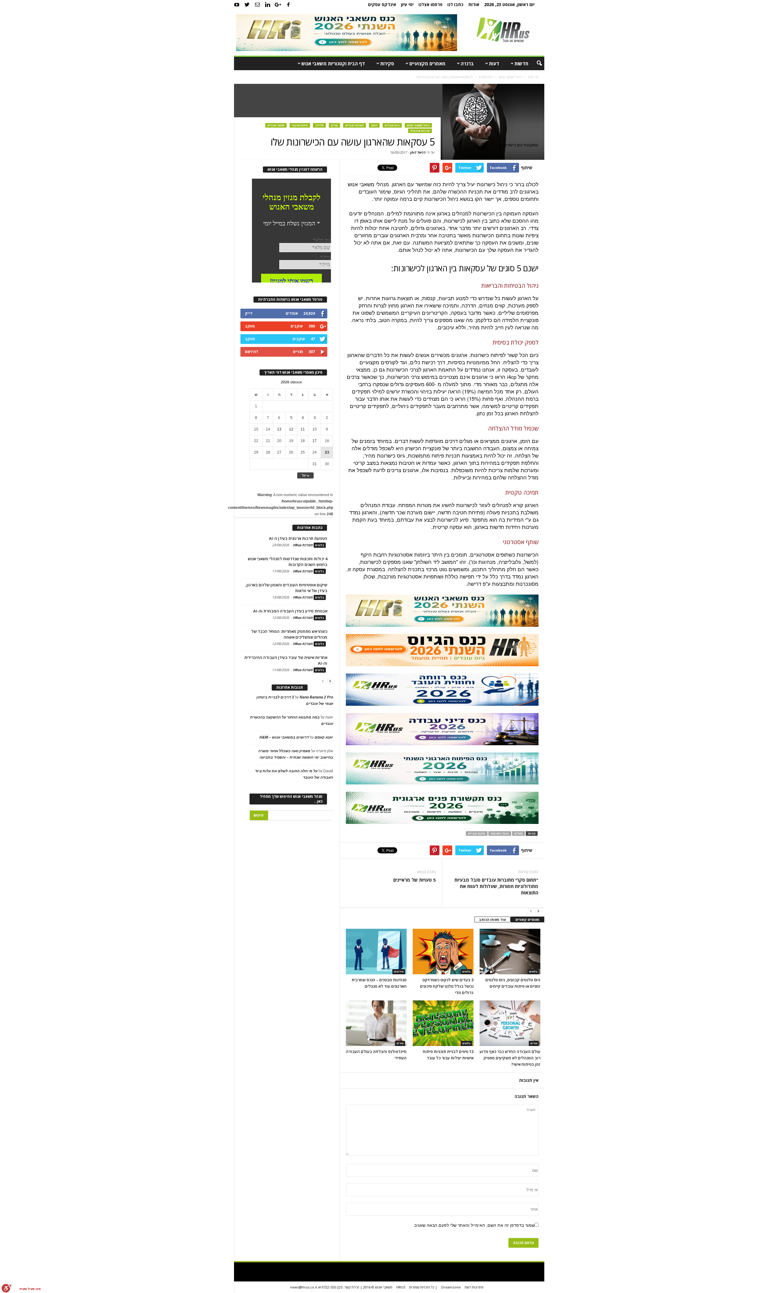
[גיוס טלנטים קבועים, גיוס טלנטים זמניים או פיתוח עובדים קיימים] (510, 951)
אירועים (399, 971)
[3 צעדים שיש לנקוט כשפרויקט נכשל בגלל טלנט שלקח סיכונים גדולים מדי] (443, 951)
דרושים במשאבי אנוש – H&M (284, 737)
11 (303, 429)
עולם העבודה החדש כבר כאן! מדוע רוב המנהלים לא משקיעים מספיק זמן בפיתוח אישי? (510, 1058)
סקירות (387, 63)
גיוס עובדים (392, 125)
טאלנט (518, 833)
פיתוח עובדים (476, 833)
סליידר (319, 125)
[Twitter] (247, 5)
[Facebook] (288, 5)
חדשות (521, 63)
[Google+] (278, 5)
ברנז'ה (467, 63)
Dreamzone (451, 1287)
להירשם (251, 351)
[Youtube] (236, 5)
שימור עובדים (275, 125)
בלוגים (466, 971)
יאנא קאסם (324, 737)
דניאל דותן (417, 152)
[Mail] (257, 5)
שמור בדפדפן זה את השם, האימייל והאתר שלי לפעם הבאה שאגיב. (474, 1225)
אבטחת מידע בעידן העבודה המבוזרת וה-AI (290, 611)
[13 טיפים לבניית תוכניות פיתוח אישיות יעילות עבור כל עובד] (443, 1023)
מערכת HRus (303, 545)
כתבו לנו (455, 4)
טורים (334, 125)
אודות (473, 4)
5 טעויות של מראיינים (414, 880)
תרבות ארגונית (420, 131)
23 (327, 452)
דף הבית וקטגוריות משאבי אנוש (333, 63)
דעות (494, 63)
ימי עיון (407, 4)
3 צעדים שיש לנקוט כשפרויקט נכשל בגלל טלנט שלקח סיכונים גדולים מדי (446, 986)
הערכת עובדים (354, 125)
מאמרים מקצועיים (427, 63)
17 (314, 441)
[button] (535, 63)
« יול (305, 475)
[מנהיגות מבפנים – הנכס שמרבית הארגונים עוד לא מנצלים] (376, 951)
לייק (248, 313)
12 (291, 429)
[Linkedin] (267, 5)
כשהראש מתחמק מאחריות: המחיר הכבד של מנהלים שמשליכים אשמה (289, 634)
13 (279, 429)
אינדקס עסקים (382, 4)
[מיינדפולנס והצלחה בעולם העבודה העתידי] (376, 1023)
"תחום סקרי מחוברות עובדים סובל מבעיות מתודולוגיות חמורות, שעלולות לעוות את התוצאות (496, 886)
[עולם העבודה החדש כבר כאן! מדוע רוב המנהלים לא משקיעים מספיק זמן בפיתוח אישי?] (510, 1023)
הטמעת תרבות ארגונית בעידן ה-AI (298, 538)
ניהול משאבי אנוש (418, 125)
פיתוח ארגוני (300, 125)
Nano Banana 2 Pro (316, 697)
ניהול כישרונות (500, 833)
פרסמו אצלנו (430, 4)
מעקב (250, 326)
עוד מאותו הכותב (492, 919)
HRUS (400, 1287)
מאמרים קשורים (527, 919)
